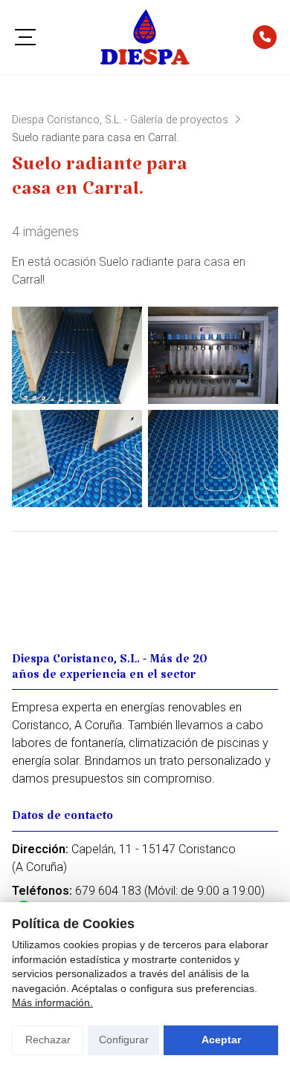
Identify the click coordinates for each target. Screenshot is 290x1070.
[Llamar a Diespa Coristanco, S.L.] (265, 37)
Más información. (52, 1002)
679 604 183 (108, 891)
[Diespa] (145, 37)
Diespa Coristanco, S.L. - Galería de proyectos (120, 120)
